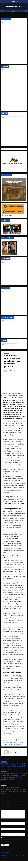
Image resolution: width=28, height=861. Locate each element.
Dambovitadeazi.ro (14, 6)
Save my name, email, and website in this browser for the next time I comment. (13, 840)
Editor (11, 370)
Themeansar (4, 857)
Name (3, 821)
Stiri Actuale (6, 353)
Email (2, 826)
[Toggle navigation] (13, 11)
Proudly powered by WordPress (9, 855)
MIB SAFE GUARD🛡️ (7, 215)
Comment (4, 809)
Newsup (23, 855)
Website (3, 832)
